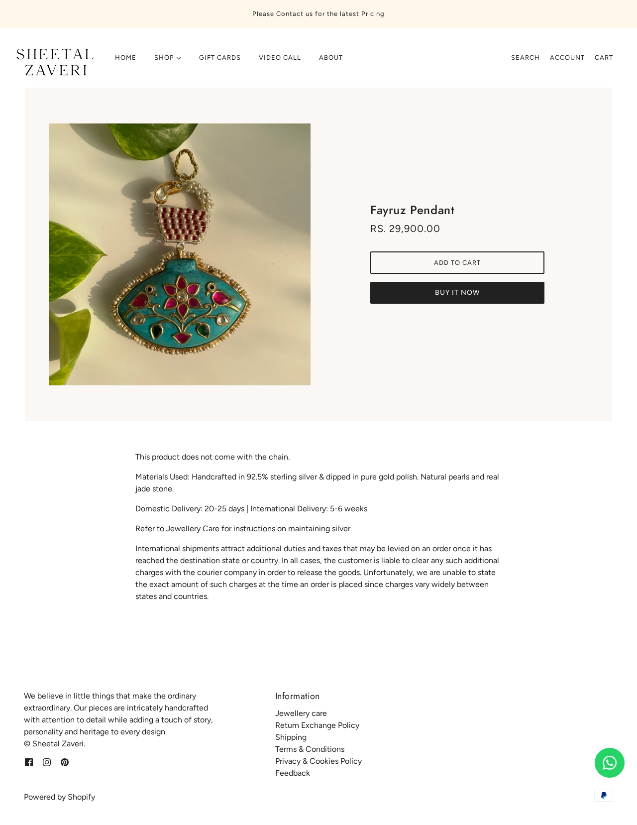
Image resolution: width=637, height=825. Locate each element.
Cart (604, 57)
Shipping (291, 737)
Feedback (292, 773)
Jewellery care (301, 713)
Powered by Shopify (59, 797)
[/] (53, 63)
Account (567, 57)
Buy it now (457, 292)
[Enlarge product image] (180, 254)
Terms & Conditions (309, 749)
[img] (29, 762)
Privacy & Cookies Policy (318, 761)
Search (525, 57)
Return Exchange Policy (317, 725)
